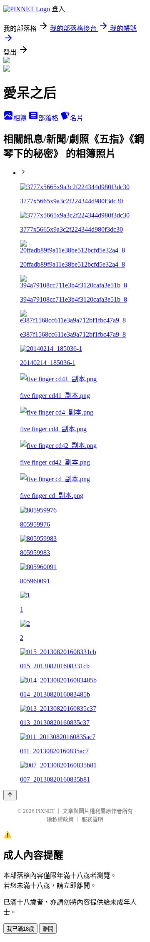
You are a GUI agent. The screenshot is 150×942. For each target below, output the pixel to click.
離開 (47, 929)
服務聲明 (92, 819)
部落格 (49, 118)
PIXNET (45, 811)
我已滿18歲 (20, 929)
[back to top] (10, 795)
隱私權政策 (60, 819)
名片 (76, 118)
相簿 (20, 118)
